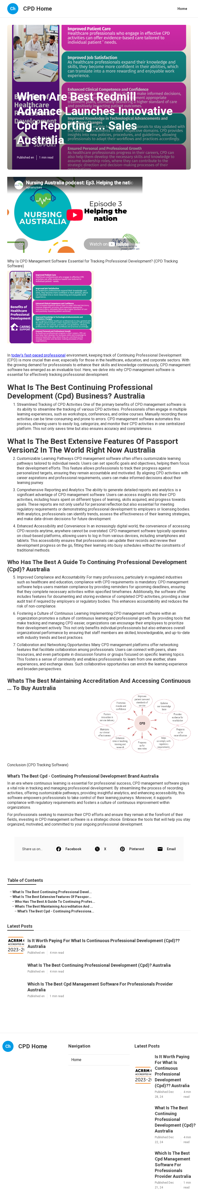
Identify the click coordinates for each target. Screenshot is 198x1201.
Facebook (73, 849)
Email (171, 849)
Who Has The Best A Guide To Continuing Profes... (55, 902)
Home (182, 9)
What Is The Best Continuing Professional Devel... (52, 892)
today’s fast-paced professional (38, 355)
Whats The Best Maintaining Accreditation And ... (54, 906)
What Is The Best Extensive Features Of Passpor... (52, 897)
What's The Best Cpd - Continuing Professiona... (55, 911)
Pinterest (136, 849)
